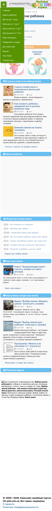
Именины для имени (19, 228)
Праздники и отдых (11, 42)
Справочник (8, 60)
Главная (6, 10)
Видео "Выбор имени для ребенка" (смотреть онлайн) (30, 323)
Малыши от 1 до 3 (11, 24)
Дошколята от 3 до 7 (12, 28)
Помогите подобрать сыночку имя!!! (25, 249)
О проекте (8, 504)
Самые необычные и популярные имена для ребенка (27, 89)
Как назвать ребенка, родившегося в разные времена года (27, 106)
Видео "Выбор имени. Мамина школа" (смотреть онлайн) (31, 302)
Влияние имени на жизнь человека (28, 128)
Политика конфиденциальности (20, 507)
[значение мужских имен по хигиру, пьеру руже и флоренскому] (37, 74)
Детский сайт (9, 46)
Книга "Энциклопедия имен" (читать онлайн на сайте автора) (29, 269)
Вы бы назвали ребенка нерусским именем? (29, 237)
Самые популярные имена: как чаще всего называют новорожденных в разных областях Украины (29, 241)
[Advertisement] (26, 184)
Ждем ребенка (9, 15)
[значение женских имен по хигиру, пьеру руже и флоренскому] (14, 74)
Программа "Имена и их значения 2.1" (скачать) (27, 344)
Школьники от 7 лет (12, 33)
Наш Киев (7, 56)
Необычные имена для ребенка (24, 233)
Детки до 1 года (10, 19)
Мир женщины (9, 37)
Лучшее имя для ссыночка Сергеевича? (28, 245)
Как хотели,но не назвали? (21, 224)
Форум (6, 51)
